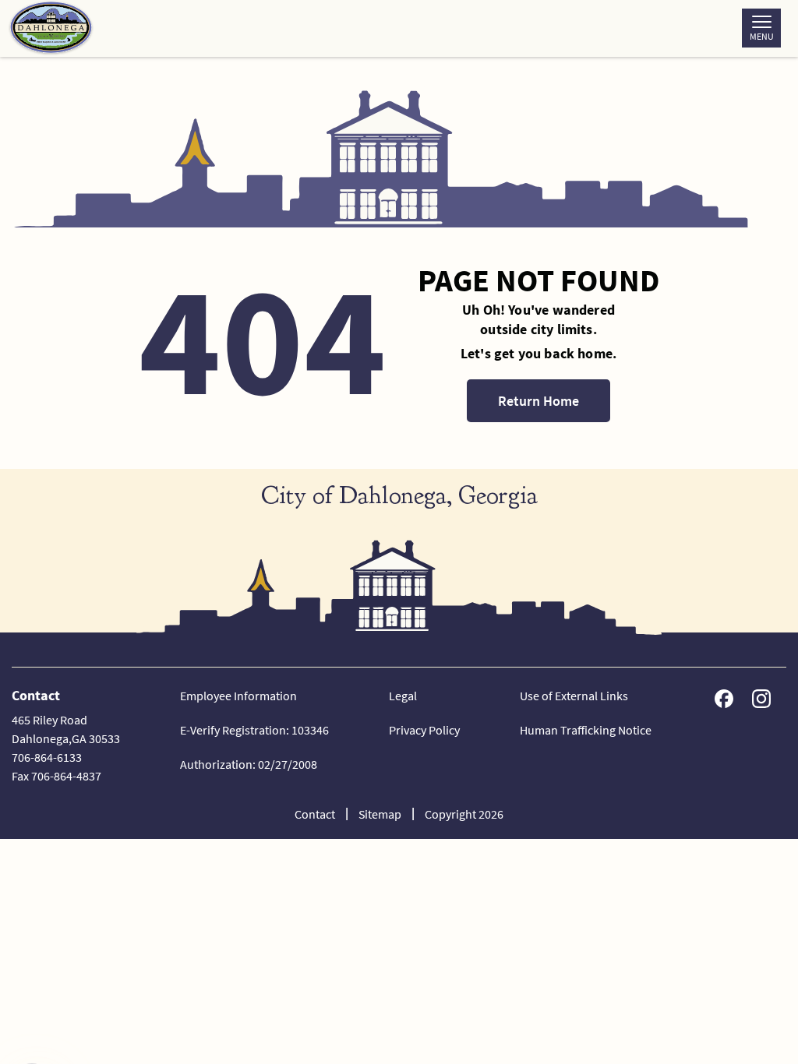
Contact (315, 814)
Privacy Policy (424, 730)
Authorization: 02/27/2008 (248, 764)
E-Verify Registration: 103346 (254, 730)
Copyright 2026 (464, 814)
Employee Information (238, 695)
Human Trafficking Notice (585, 730)
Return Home (538, 401)
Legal (403, 695)
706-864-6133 (47, 757)
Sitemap (379, 814)
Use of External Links (574, 695)
